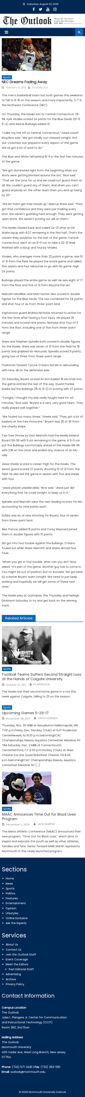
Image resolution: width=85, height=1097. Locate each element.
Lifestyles (12, 913)
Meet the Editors (17, 964)
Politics (10, 893)
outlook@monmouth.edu (27, 1072)
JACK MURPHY (46, 824)
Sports (7, 77)
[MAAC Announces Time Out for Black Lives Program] (42, 788)
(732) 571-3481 (22, 1067)
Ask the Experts (16, 923)
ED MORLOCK (40, 87)
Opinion (11, 908)
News (9, 884)
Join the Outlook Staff (21, 954)
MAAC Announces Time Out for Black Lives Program (39, 816)
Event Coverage (17, 959)
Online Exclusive (17, 918)
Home (10, 878)
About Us (12, 944)
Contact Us (13, 950)
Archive (11, 979)
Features (12, 898)
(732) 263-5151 (50, 1067)
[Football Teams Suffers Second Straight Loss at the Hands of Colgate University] (42, 645)
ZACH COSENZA (48, 718)
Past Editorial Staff (21, 969)
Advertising (13, 974)
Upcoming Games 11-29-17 (25, 713)
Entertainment (16, 903)
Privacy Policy (15, 984)
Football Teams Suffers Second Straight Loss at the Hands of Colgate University (41, 676)
